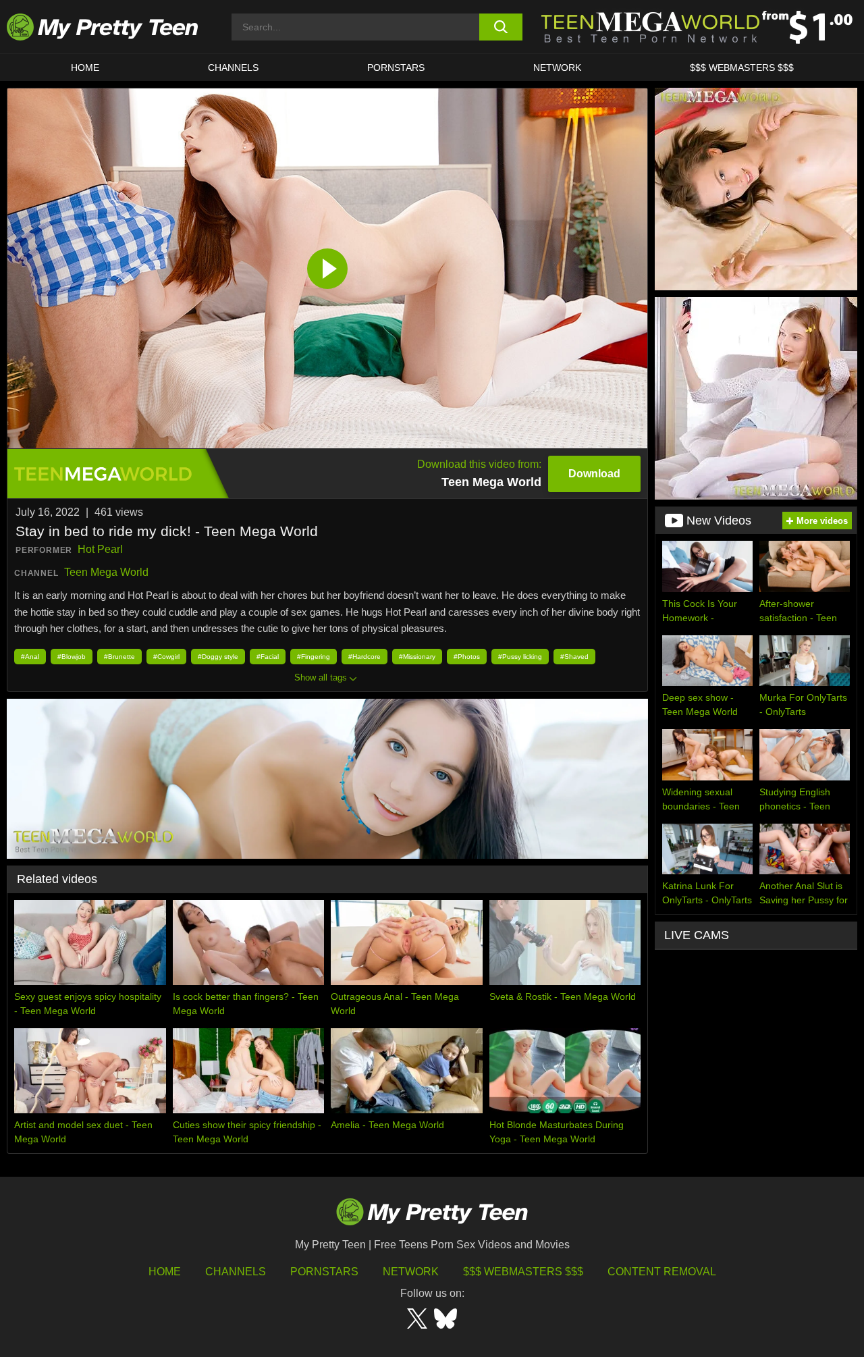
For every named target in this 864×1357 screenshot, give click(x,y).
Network (557, 67)
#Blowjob (71, 656)
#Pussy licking (520, 656)
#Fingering (313, 656)
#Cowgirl (166, 656)
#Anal (30, 656)
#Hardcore (364, 656)
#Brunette (119, 656)
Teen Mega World (106, 572)
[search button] (501, 27)
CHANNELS (233, 67)
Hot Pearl (100, 549)
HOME (85, 67)
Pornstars (396, 67)
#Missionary (417, 656)
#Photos (467, 656)
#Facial (267, 656)
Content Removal (662, 1271)
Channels (235, 1271)
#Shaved (574, 656)
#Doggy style (218, 656)
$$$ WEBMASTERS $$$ (742, 67)
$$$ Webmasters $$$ (523, 1271)
